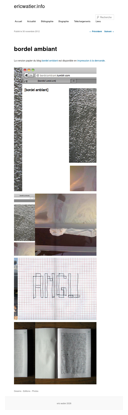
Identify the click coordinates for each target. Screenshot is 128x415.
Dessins (17, 391)
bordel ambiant (50, 60)
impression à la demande (91, 60)
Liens (98, 21)
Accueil (18, 21)
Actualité (31, 21)
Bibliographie (47, 21)
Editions (26, 391)
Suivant (109, 31)
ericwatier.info (29, 5)
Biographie (63, 21)
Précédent (96, 31)
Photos (35, 391)
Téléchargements (82, 21)
